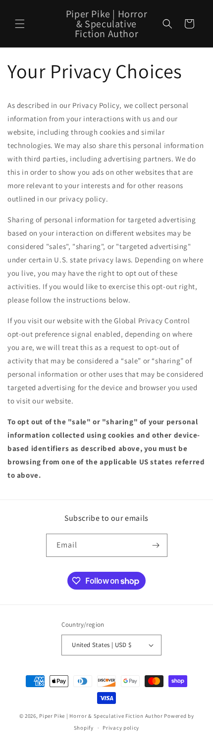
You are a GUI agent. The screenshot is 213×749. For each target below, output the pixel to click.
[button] (20, 24)
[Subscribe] (156, 545)
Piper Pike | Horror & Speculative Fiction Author (101, 715)
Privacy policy (121, 727)
